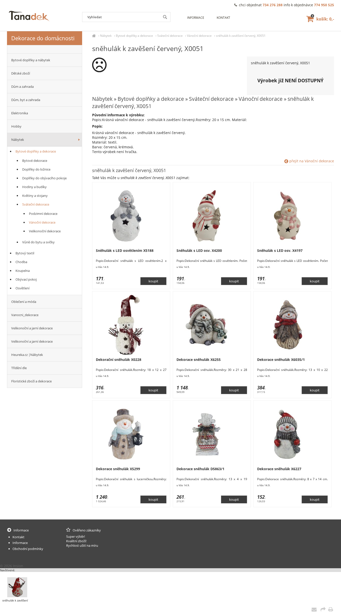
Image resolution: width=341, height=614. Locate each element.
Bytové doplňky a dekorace (134, 36)
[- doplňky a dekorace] (44, 49)
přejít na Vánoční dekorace (311, 161)
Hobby (16, 126)
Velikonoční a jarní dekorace (32, 328)
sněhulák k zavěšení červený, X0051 (241, 36)
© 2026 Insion (11, 565)
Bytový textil (24, 253)
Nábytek (106, 36)
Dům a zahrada (22, 86)
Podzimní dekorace (43, 213)
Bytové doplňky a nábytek (30, 60)
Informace (195, 18)
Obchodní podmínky (27, 548)
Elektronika (19, 113)
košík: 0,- (323, 19)
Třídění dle (19, 368)
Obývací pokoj (26, 279)
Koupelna (22, 270)
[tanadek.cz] (94, 36)
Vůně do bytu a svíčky (38, 242)
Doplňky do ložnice (36, 169)
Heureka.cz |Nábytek (27, 354)
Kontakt (223, 18)
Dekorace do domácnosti (43, 38)
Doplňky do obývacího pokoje (44, 178)
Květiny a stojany (35, 195)
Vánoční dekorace (199, 36)
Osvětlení (22, 288)
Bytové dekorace (34, 160)
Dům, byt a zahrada (25, 100)
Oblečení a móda (23, 301)
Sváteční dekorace (170, 36)
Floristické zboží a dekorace (31, 381)
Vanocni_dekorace (24, 315)
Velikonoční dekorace (45, 231)
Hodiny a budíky (34, 187)
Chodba (21, 262)
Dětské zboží (20, 73)
